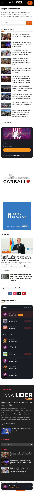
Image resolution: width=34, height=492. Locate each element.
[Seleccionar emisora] (29, 486)
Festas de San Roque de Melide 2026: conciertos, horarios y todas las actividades (22, 44)
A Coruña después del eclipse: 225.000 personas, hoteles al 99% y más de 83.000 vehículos (22, 88)
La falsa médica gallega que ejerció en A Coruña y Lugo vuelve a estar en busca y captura (22, 52)
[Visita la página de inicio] (15, 2)
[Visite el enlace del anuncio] (17, 180)
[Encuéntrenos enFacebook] (10, 293)
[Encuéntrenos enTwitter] (19, 293)
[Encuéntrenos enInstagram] (15, 293)
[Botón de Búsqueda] (29, 23)
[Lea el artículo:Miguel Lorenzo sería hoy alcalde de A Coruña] (6, 431)
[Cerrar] (32, 486)
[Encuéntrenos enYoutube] (24, 293)
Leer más (6, 270)
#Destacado (7, 251)
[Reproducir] (25, 486)
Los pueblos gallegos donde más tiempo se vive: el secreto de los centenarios (22, 70)
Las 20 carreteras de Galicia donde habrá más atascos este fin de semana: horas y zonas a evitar (22, 96)
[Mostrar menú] (2, 3)
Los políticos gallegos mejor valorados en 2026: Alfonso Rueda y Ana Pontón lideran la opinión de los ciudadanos (16, 258)
